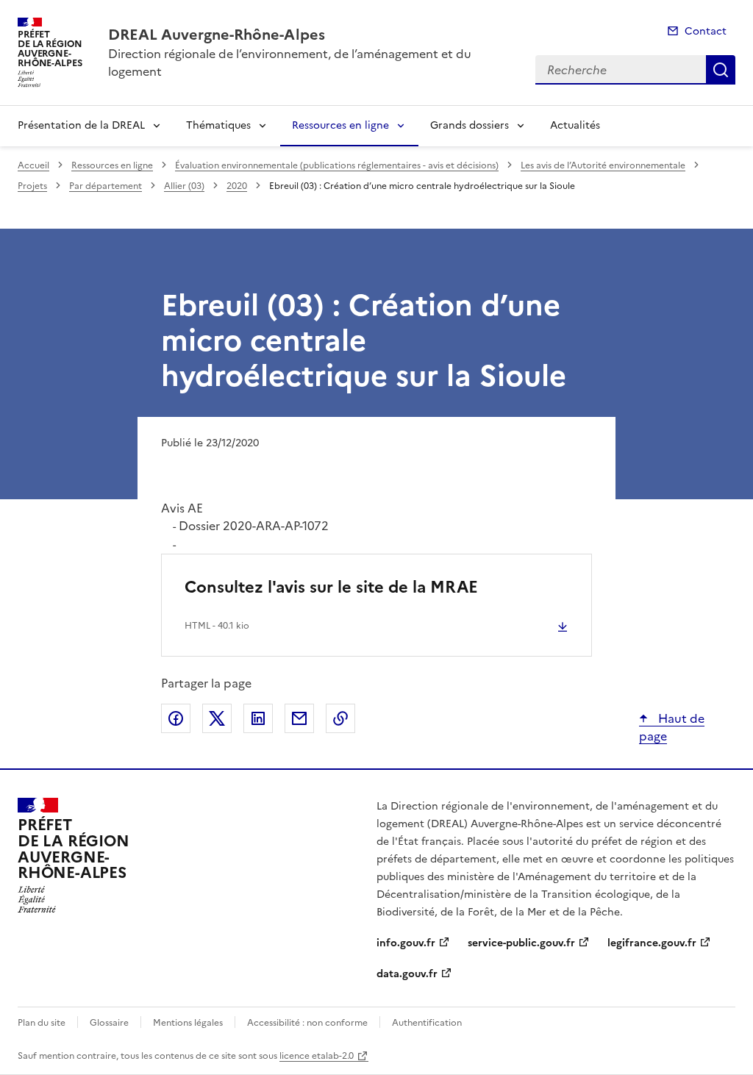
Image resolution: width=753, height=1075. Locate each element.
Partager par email (299, 718)
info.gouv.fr (405, 943)
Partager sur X (217, 718)
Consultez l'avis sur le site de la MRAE (331, 587)
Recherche (720, 70)
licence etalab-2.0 (316, 1055)
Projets (32, 186)
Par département (105, 186)
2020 (236, 186)
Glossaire (109, 1022)
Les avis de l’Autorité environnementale (603, 165)
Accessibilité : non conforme (307, 1022)
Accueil (33, 165)
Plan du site (41, 1022)
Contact (706, 31)
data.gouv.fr (407, 974)
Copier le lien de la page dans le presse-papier (340, 718)
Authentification (427, 1022)
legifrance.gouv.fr (651, 943)
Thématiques (218, 125)
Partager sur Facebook (175, 718)
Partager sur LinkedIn (258, 718)
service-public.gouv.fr (521, 943)
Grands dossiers (469, 125)
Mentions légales (188, 1022)
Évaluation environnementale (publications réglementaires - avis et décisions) (337, 165)
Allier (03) (184, 186)
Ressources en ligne (340, 125)
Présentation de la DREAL (81, 125)
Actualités (575, 125)
